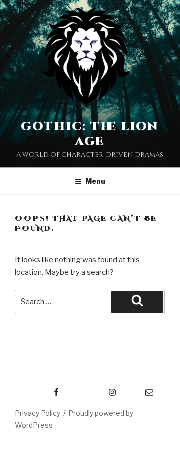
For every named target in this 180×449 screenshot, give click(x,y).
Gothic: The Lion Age (90, 134)
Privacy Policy (37, 413)
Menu (96, 181)
